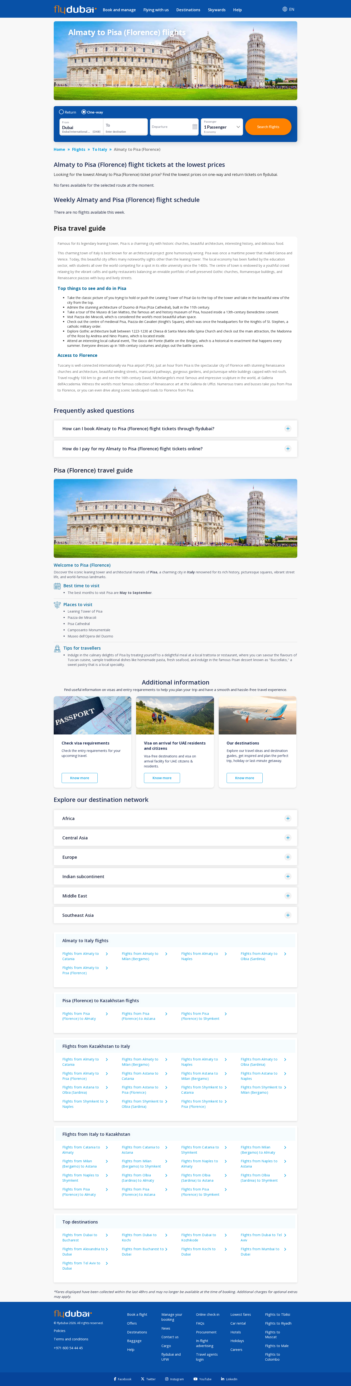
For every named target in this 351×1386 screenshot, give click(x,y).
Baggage (134, 1340)
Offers (132, 1323)
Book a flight (137, 1314)
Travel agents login (207, 1357)
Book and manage (119, 9)
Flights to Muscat (272, 1334)
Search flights (268, 126)
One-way (95, 112)
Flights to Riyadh (278, 1323)
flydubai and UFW (171, 1357)
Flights (78, 149)
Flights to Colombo (272, 1357)
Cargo (166, 1345)
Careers (236, 1349)
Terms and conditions (71, 1339)
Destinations (188, 9)
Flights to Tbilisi (277, 1314)
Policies (59, 1330)
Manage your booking (171, 1317)
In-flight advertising (204, 1343)
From (65, 122)
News (165, 1328)
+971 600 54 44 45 (68, 1348)
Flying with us (156, 9)
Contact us (170, 1337)
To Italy (99, 149)
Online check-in (207, 1314)
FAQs (200, 1323)
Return (70, 112)
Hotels (235, 1332)
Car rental (238, 1323)
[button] (175, 428)
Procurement (206, 1332)
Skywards (217, 9)
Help (237, 9)
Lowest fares (240, 1314)
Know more (79, 778)
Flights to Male (277, 1345)
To (108, 125)
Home (59, 149)
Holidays (237, 1340)
